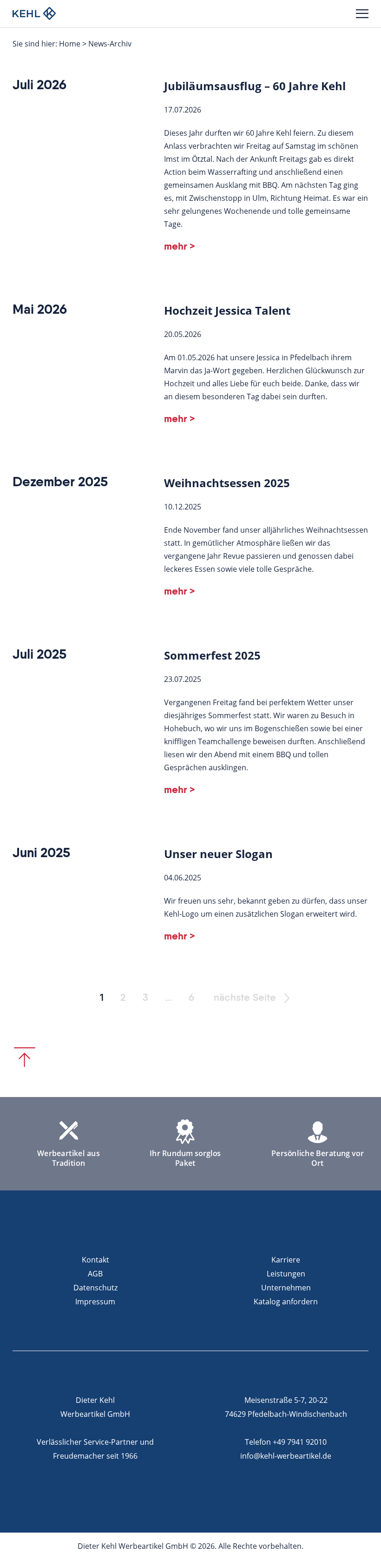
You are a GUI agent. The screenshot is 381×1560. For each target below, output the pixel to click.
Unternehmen (286, 1287)
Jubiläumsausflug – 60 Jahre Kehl (255, 85)
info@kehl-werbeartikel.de (285, 1456)
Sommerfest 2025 (212, 655)
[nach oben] (24, 1057)
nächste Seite (245, 998)
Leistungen (286, 1274)
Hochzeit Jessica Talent (227, 310)
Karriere (285, 1260)
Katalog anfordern (286, 1301)
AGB (95, 1274)
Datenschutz (95, 1287)
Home (69, 44)
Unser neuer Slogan (218, 853)
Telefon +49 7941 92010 (286, 1442)
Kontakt (95, 1260)
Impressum (95, 1301)
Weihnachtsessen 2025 (227, 482)
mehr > (179, 247)
